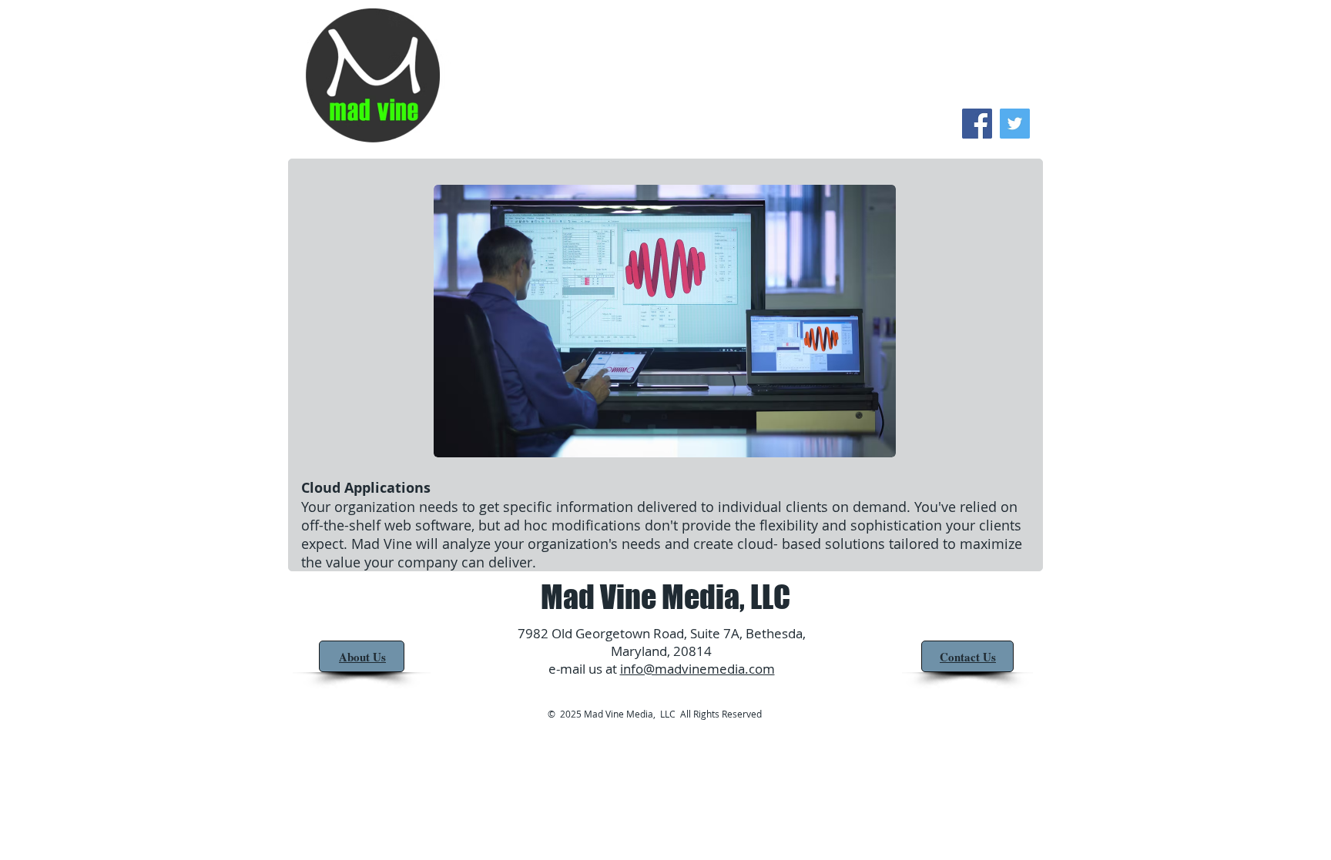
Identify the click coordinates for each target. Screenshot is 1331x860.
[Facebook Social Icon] (977, 124)
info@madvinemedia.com (697, 669)
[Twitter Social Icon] (1015, 124)
